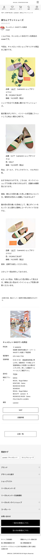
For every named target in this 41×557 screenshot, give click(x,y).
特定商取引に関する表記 (28, 546)
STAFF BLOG (8, 13)
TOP (2, 13)
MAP (20, 410)
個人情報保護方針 (25, 543)
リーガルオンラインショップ (11, 502)
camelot (16, 13)
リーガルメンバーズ (8, 488)
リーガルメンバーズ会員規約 (11, 495)
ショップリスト (6, 481)
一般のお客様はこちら (20, 523)
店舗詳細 (20, 417)
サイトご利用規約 (6, 539)
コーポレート (6, 509)
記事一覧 (20, 434)
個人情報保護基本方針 (8, 543)
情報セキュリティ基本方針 (28, 539)
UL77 (13, 89)
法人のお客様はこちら (20, 530)
